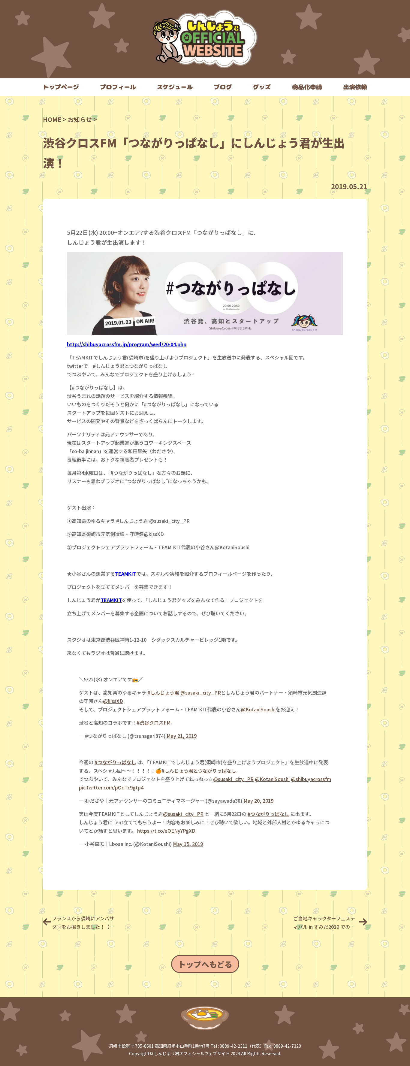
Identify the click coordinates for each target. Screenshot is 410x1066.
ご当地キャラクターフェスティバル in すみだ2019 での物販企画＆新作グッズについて (324, 923)
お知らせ (80, 119)
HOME (52, 119)
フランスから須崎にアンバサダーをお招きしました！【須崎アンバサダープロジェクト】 (84, 923)
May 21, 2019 (182, 735)
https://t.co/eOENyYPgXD (166, 830)
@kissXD (113, 700)
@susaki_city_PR (200, 692)
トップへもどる (205, 964)
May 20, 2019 (258, 800)
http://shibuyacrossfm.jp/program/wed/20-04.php (126, 344)
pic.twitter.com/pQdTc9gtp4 (111, 787)
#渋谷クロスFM (154, 722)
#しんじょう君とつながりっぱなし (198, 770)
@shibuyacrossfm (311, 779)
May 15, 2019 (188, 843)
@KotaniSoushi (258, 709)
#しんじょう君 (163, 692)
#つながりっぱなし (115, 762)
